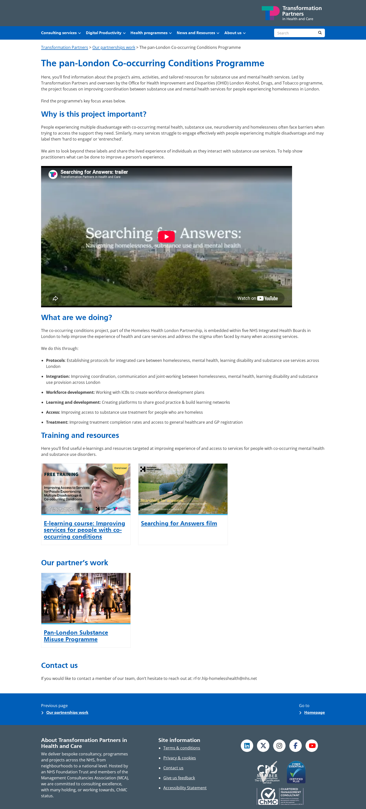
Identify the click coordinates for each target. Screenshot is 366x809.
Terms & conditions (181, 748)
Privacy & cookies (179, 758)
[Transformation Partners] (291, 13)
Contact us (173, 768)
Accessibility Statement (185, 788)
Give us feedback (179, 778)
